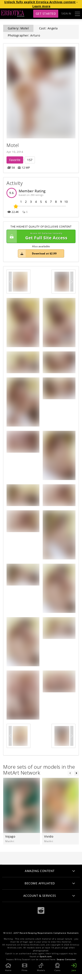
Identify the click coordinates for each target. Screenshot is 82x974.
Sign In (66, 13)
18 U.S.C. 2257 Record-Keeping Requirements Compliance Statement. (41, 933)
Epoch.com (46, 956)
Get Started (46, 14)
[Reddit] (41, 910)
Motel (13, 145)
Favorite (14, 160)
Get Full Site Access (46, 236)
